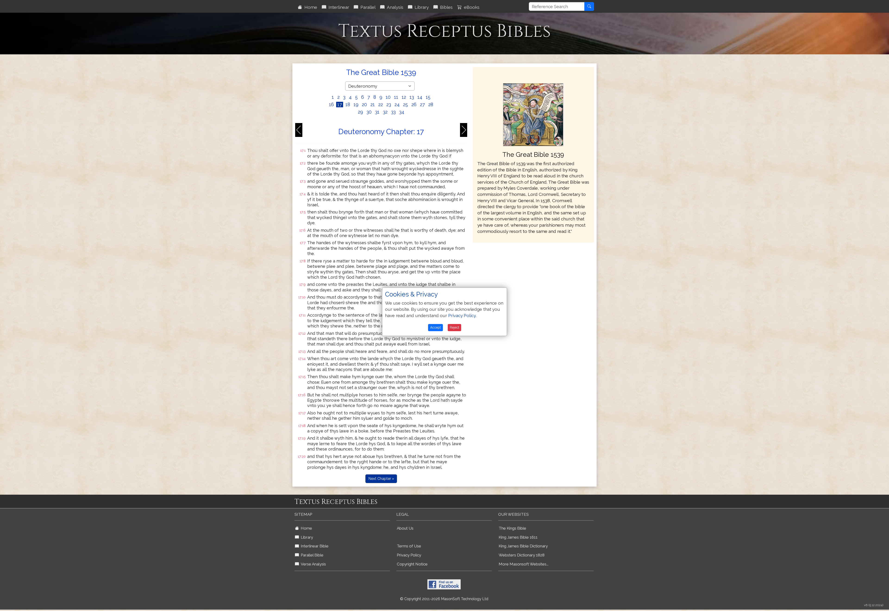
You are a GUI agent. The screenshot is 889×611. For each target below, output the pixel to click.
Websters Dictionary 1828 (522, 555)
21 (372, 104)
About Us (405, 528)
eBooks (470, 7)
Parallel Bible (311, 555)
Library (420, 7)
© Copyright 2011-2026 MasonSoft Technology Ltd (444, 599)
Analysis (394, 7)
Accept (435, 327)
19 (356, 104)
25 (405, 104)
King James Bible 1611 (518, 537)
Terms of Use (409, 546)
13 (411, 97)
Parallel (367, 7)
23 (388, 104)
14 (419, 97)
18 (347, 104)
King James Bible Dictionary (523, 546)
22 (380, 104)
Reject (454, 327)
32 (385, 112)
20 (364, 104)
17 (339, 104)
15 (428, 97)
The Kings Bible (512, 528)
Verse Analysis (312, 564)
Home (309, 7)
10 (388, 97)
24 (397, 104)
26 (414, 104)
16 (331, 104)
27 (422, 104)
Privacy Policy (409, 555)
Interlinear (337, 7)
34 (401, 112)
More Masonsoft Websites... (523, 564)
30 (369, 112)
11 (396, 97)
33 (393, 112)
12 (404, 97)
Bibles (445, 7)
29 (360, 112)
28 (430, 104)
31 (377, 112)
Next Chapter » (381, 478)
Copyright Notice (412, 564)
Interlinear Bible (314, 546)
